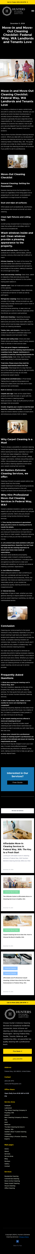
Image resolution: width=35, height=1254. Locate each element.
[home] (13, 11)
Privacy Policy (24, 1237)
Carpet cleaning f (6, 486)
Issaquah (7, 1105)
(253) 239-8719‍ (9, 1081)
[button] (32, 11)
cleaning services (15, 139)
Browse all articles (17, 810)
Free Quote (18, 782)
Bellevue (7, 1124)
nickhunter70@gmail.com (12, 1083)
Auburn (7, 1115)
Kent (6, 1122)
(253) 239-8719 (17, 1059)
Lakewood (8, 1108)
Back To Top (17, 1245)
